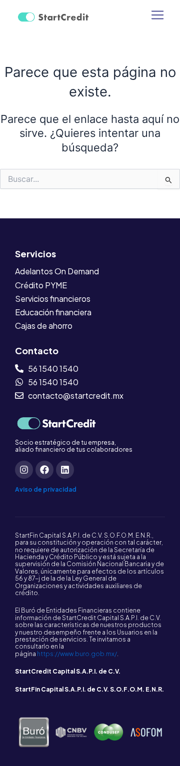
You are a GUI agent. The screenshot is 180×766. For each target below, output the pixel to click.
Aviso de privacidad (45, 489)
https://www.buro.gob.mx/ (77, 654)
